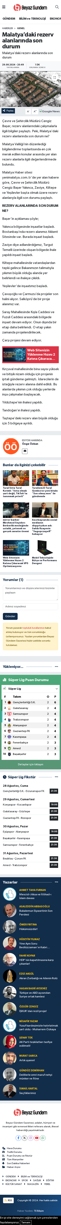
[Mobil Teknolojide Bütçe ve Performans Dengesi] (45, 547)
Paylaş (10, 110)
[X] (24, 1138)
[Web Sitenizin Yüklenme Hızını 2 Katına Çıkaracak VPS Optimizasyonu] (16, 547)
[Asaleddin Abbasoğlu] (9, 910)
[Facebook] (18, 1138)
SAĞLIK (37, 1180)
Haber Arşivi (13, 1167)
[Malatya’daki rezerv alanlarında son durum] (30, 89)
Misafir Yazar (28, 1021)
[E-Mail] (25, 451)
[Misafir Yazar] (9, 1025)
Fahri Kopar (27, 955)
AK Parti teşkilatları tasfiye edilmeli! (35, 1044)
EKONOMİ (11, 1180)
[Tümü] (56, 666)
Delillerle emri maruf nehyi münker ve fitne (35, 1077)
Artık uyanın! (27, 1060)
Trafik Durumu (14, 1152)
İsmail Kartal (28, 1088)
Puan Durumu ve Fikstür (19, 1155)
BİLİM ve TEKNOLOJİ (32, 18)
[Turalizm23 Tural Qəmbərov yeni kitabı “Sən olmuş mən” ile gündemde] (45, 477)
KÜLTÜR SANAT (14, 1184)
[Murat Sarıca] (9, 1058)
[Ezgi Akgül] (9, 976)
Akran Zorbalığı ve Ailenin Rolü (38, 978)
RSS (9, 1200)
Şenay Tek (26, 1037)
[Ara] (57, 7)
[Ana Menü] (3, 7)
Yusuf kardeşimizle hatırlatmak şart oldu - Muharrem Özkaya (38, 1027)
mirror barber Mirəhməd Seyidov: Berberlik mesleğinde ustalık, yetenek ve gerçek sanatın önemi (16, 525)
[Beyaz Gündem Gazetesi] (30, 7)
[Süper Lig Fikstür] (56, 777)
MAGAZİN (33, 1184)
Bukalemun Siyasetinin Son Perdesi (36, 912)
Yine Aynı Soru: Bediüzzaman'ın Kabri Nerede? (33, 945)
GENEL (21, 28)
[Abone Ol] (49, 111)
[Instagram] (30, 1138)
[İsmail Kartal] (9, 1090)
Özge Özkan (30, 443)
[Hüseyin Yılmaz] (9, 943)
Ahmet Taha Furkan (32, 890)
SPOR (25, 1180)
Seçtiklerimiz (27, 1093)
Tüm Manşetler (15, 1159)
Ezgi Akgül (26, 974)
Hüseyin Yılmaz (29, 939)
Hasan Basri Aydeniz (33, 988)
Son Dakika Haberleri (18, 1163)
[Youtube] (36, 1138)
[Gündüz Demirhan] (9, 1074)
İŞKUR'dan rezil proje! (33, 1011)
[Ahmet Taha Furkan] (9, 894)
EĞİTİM (50, 1180)
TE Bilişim (39, 1211)
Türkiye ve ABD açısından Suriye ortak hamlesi (34, 994)
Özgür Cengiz (28, 1006)
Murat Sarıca (28, 1056)
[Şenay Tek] (9, 1041)
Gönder (10, 616)
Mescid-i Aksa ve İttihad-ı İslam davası (35, 896)
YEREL (47, 1184)
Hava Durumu (14, 1148)
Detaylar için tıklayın (30, 764)
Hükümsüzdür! (28, 929)
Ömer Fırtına (28, 924)
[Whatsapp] (43, 1138)
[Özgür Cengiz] (9, 1008)
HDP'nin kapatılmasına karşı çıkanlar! (36, 962)
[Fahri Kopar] (9, 959)
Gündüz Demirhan (31, 1070)
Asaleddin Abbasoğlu (34, 906)
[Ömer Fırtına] (9, 926)
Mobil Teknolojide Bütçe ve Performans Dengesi (44, 561)
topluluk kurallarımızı (33, 628)
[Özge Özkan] (11, 446)
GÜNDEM (9, 18)
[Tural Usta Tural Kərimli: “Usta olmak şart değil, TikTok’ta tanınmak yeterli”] (16, 477)
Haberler (7, 28)
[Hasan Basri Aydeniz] (9, 992)
